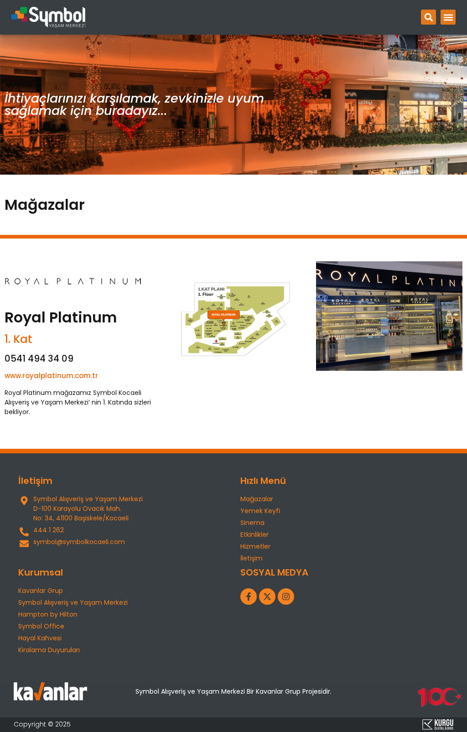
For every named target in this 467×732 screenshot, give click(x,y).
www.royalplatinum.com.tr (51, 375)
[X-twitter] (267, 596)
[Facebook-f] (248, 596)
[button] (428, 17)
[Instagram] (286, 596)
